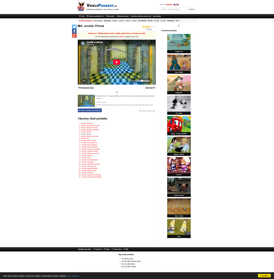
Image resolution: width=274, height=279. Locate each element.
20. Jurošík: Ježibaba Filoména (89, 164)
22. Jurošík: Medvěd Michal (88, 168)
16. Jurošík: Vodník (85, 155)
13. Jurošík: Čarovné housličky (89, 149)
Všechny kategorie (86, 20)
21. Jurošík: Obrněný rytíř (87, 166)
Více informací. (73, 275)
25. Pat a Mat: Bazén (128, 264)
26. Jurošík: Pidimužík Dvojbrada (90, 175)
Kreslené (127, 20)
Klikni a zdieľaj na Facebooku (91, 110)
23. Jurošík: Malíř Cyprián (87, 170)
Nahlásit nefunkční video (148, 111)
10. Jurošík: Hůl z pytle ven (88, 142)
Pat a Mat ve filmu (127, 258)
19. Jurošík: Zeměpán (86, 162)
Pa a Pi (179, 175)
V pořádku (264, 275)
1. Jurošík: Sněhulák (86, 123)
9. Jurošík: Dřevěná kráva (87, 140)
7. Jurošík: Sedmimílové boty (88, 136)
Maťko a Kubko (179, 154)
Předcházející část (87, 88)
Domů (83, 16)
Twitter (107, 249)
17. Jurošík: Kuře (84, 157)
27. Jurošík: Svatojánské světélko (90, 177)
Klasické (134, 20)
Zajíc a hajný (179, 216)
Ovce (179, 236)
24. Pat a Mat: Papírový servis (131, 261)
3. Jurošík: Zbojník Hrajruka (88, 127)
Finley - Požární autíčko (179, 134)
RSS (126, 249)
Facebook (98, 249)
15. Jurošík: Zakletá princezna (89, 153)
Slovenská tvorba (130, 105)
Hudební (114, 20)
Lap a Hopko (179, 72)
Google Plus (118, 249)
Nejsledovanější (123, 16)
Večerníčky (145, 105)
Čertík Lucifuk (179, 195)
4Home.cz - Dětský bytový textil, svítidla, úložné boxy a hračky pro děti (116, 33)
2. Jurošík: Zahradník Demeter (89, 125)
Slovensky (139, 105)
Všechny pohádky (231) (96, 16)
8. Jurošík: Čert (84, 138)
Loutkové (121, 20)
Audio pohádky (98, 20)
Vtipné (177, 20)
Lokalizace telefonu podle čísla (141, 16)
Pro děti (122, 105)
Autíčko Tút (179, 51)
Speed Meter (157, 16)
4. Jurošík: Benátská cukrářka (89, 130)
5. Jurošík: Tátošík (85, 132)
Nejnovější (110, 16)
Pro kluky (163, 20)
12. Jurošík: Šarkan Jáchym (88, 147)
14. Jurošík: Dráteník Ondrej (88, 151)
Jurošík (104, 102)
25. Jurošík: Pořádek (86, 172)
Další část (149, 88)
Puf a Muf (179, 113)
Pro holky (156, 20)
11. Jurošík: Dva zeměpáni (88, 145)
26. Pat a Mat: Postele (129, 266)
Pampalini (179, 93)
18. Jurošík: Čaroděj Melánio (88, 160)
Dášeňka (169, 4)
